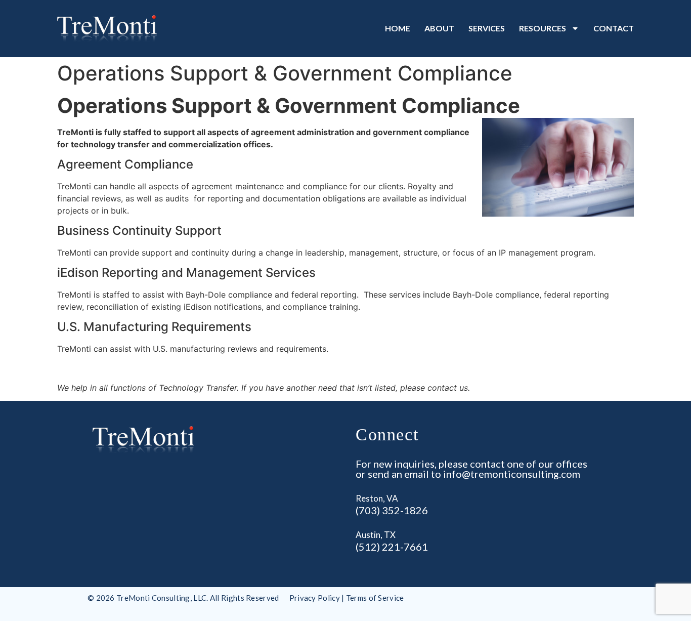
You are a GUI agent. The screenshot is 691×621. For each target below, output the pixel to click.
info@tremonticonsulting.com (511, 474)
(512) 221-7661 (392, 547)
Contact (613, 28)
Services (486, 28)
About (439, 28)
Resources (542, 28)
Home (397, 28)
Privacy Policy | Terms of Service (346, 597)
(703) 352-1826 (392, 510)
